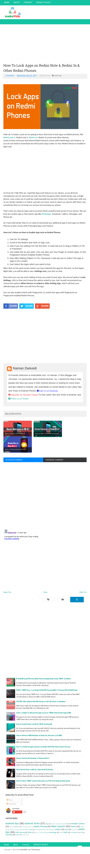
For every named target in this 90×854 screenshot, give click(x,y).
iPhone (17, 826)
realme (58, 829)
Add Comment (45, 76)
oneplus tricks (13, 829)
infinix (10, 826)
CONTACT (28, 2)
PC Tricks (29, 829)
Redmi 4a (33, 138)
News (73, 826)
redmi (67, 829)
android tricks (32, 823)
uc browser (73, 832)
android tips (12, 823)
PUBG (41, 829)
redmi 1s (73, 829)
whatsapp (9, 835)
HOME (6, 2)
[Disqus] (45, 495)
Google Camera (77, 824)
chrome (53, 823)
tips (60, 832)
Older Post (83, 592)
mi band (24, 826)
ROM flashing (20, 832)
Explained (60, 823)
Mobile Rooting (40, 826)
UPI (81, 832)
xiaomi (17, 834)
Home (45, 592)
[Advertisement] (45, 43)
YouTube (24, 834)
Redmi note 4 (9, 138)
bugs (47, 823)
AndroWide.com (25, 849)
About (15, 844)
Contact (25, 844)
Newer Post (7, 592)
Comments (12, 804)
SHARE (13, 306)
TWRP (65, 832)
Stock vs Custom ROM (41, 832)
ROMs (29, 832)
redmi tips (58, 76)
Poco (36, 829)
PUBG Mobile (49, 829)
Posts (10, 800)
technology (52, 832)
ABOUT (16, 2)
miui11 (30, 826)
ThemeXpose (35, 849)
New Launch (58, 826)
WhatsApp (46, 214)
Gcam (67, 823)
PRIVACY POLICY (43, 2)
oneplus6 (21, 829)
